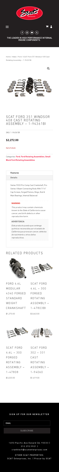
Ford (20, 57)
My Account (51, 27)
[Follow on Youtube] (32, 32)
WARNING (15, 203)
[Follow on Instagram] (27, 32)
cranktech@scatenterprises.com (29, 450)
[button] (48, 68)
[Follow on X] (37, 32)
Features (14, 173)
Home (8, 57)
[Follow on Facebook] (22, 32)
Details (13, 178)
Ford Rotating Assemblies (32, 157)
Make (14, 57)
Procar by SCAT (43, 459)
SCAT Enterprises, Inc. (20, 459)
